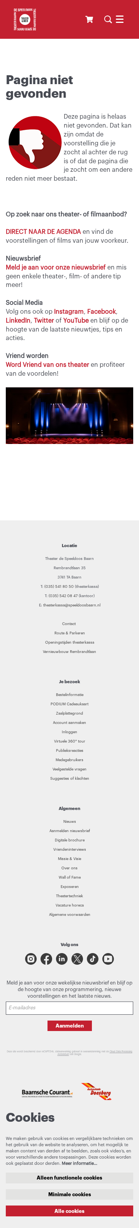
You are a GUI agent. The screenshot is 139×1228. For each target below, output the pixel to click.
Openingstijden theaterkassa (69, 642)
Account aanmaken (69, 723)
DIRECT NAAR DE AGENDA (43, 232)
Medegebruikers (69, 760)
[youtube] (108, 959)
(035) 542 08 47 (63, 596)
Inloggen (69, 732)
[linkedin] (62, 959)
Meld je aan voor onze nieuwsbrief (56, 267)
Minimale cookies (69, 1194)
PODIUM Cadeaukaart (69, 704)
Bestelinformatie (69, 695)
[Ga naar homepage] (25, 19)
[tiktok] (92, 959)
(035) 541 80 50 (59, 587)
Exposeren (70, 887)
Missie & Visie (69, 859)
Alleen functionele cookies (69, 1177)
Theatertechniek (69, 896)
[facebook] (46, 959)
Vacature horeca (70, 905)
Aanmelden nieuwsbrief (69, 831)
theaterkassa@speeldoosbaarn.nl (71, 605)
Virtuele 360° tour (69, 741)
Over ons (69, 868)
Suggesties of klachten (69, 779)
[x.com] (77, 959)
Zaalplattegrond (69, 713)
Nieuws (69, 822)
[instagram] (31, 959)
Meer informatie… (79, 1163)
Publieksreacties (69, 751)
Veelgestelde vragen (69, 769)
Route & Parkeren (69, 633)
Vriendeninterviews (69, 849)
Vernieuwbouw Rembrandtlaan (69, 652)
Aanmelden (70, 1025)
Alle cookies (69, 1211)
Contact (69, 624)
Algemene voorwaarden (69, 915)
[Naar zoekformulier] (108, 19)
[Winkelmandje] (90, 19)
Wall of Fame (70, 877)
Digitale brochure (70, 840)
